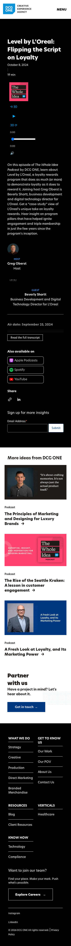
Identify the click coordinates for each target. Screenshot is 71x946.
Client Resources (20, 825)
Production (16, 768)
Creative (14, 757)
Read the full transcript (25, 337)
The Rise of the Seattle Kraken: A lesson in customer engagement (35, 585)
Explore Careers (30, 894)
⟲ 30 (13, 106)
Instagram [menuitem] (14, 913)
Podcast (10, 507)
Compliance (17, 857)
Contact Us (46, 782)
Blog (11, 814)
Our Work (45, 751)
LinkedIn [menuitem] (13, 922)
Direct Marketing (20, 778)
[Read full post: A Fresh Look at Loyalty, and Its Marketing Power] (35, 634)
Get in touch (26, 707)
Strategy (14, 747)
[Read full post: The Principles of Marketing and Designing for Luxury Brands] (35, 498)
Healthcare (46, 814)
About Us (44, 772)
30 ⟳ (13, 125)
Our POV (44, 762)
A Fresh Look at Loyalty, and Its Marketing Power (35, 652)
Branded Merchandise (17, 790)
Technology (16, 846)
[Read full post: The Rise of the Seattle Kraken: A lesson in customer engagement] (35, 565)
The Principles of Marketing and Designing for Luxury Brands (32, 518)
